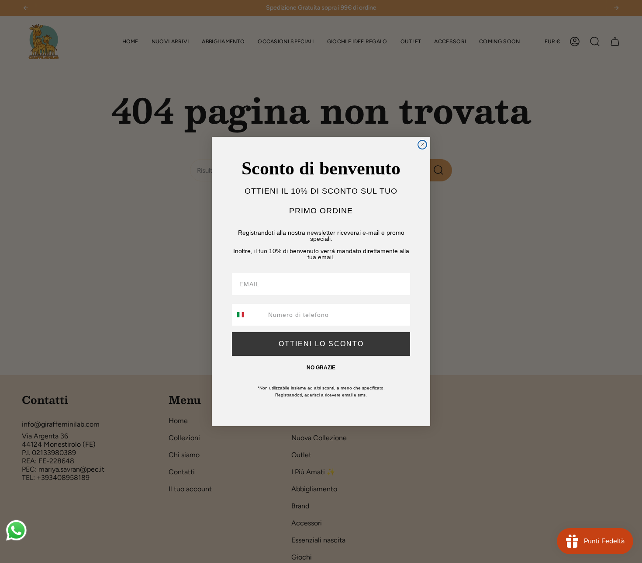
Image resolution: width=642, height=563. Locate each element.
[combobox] (248, 314)
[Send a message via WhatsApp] (16, 530)
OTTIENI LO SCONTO (321, 344)
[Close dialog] (422, 144)
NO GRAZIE (321, 368)
